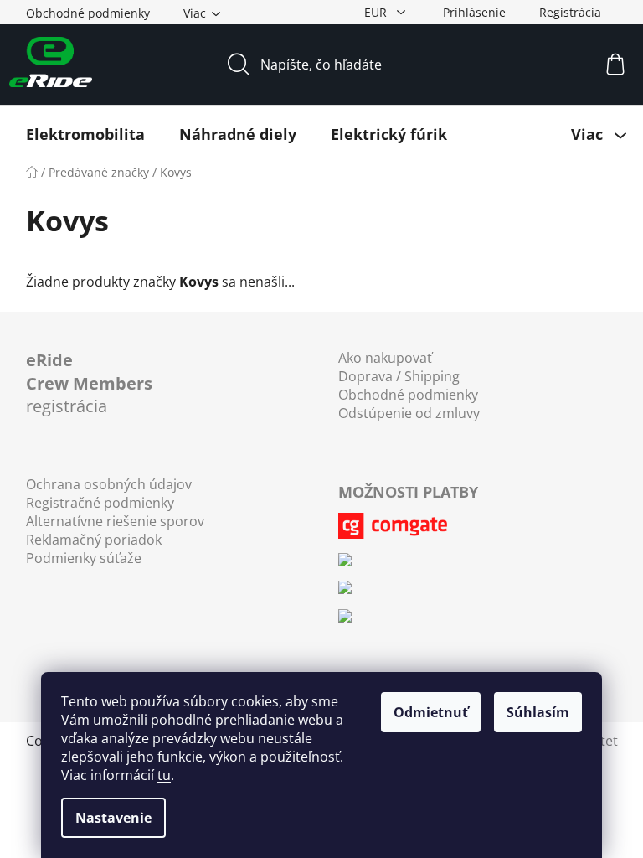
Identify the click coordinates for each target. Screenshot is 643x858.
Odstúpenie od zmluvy (409, 413)
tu (164, 775)
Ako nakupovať (385, 358)
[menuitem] (85, 134)
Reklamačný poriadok (94, 539)
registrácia (89, 383)
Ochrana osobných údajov (109, 484)
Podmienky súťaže (83, 558)
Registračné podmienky (100, 503)
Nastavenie (113, 818)
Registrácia (570, 12)
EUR (377, 12)
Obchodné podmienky (88, 13)
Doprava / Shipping (399, 376)
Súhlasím (538, 712)
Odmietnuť (431, 712)
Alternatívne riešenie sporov (115, 521)
